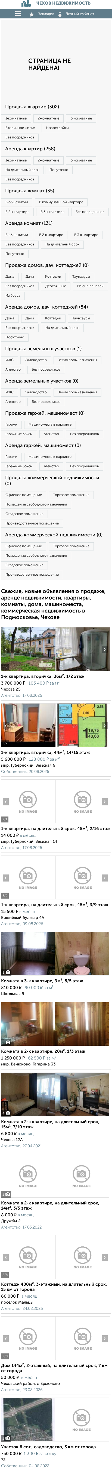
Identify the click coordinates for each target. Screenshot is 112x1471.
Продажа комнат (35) (29, 191)
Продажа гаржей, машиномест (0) (45, 413)
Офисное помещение (23, 495)
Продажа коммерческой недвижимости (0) (52, 480)
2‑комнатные (48, 118)
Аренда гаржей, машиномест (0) (43, 445)
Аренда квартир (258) (30, 149)
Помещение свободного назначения (36, 504)
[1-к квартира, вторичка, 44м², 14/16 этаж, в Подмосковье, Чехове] (28, 747)
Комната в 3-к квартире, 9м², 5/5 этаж (42, 981)
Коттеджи (53, 276)
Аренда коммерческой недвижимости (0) (53, 535)
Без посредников (19, 137)
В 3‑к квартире (52, 212)
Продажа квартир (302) (32, 107)
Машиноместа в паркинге (50, 424)
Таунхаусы (81, 276)
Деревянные (55, 286)
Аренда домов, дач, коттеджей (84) (46, 307)
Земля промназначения (77, 360)
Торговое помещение (71, 495)
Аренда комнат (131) (28, 223)
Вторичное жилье (20, 128)
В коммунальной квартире (61, 202)
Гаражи (11, 424)
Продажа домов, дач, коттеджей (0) (47, 265)
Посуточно (58, 170)
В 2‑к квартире (17, 212)
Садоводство (36, 360)
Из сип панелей (90, 286)
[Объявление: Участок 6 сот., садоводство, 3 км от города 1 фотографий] (55, 1441)
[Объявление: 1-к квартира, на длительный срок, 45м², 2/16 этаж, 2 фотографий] (28, 823)
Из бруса (12, 295)
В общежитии (16, 202)
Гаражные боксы (19, 434)
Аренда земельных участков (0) (41, 381)
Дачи (30, 276)
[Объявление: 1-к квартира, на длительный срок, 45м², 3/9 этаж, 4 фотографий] (28, 899)
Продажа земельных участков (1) (43, 348)
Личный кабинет (80, 14)
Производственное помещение (32, 523)
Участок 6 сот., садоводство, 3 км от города (48, 1447)
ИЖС (9, 360)
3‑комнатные (81, 118)
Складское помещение (24, 514)
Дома (9, 276)
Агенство (13, 369)
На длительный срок (22, 170)
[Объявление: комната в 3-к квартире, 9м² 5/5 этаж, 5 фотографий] (55, 975)
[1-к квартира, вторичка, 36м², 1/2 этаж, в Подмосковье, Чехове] (28, 671)
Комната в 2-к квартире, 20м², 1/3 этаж (43, 1051)
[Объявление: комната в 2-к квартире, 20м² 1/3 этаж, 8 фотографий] (55, 1046)
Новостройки (57, 128)
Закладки (46, 14)
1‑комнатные (16, 118)
